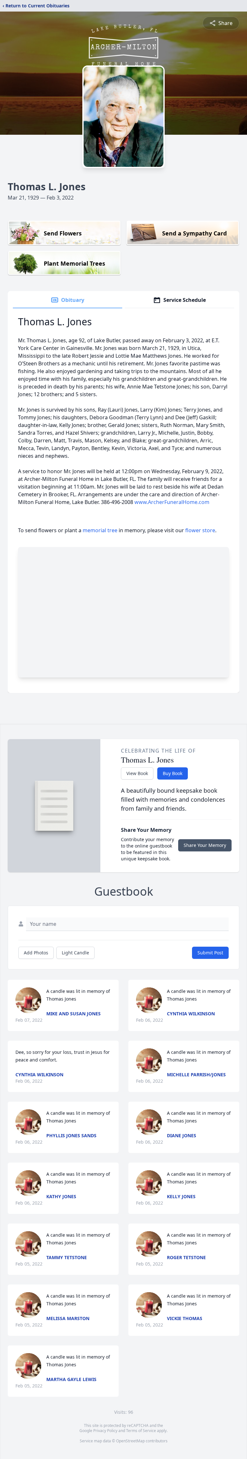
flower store (200, 530)
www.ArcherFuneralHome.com (171, 502)
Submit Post (210, 953)
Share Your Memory (205, 845)
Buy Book (172, 773)
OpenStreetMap (130, 1441)
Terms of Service (141, 1430)
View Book (137, 773)
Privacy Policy (105, 1430)
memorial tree (100, 530)
